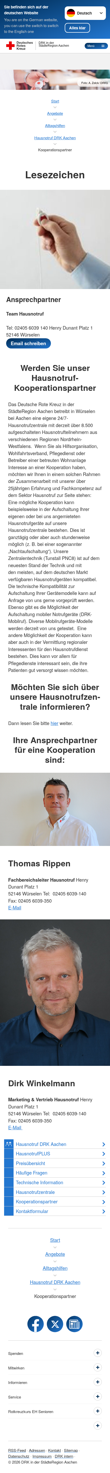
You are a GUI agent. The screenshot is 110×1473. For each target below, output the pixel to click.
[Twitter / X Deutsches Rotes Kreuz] (55, 1324)
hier (54, 723)
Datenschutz (18, 1456)
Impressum (42, 1456)
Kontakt (54, 1450)
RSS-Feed (17, 1450)
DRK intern (64, 1456)
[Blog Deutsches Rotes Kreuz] (74, 1324)
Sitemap (71, 1450)
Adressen (37, 1450)
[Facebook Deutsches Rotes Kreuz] (35, 1324)
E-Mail (14, 907)
